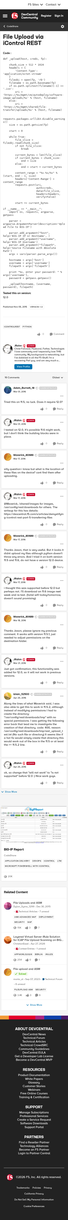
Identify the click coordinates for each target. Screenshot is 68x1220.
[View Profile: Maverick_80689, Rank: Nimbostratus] (8, 457)
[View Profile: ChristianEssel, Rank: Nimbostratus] (8, 940)
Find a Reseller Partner (34, 1142)
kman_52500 (21, 694)
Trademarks (22, 1187)
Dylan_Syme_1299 (23, 906)
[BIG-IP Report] (34, 825)
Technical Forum (34, 1038)
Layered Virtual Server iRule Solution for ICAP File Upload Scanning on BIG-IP (37, 938)
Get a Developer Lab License (34, 1056)
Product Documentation (34, 1075)
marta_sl (18, 979)
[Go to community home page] (24, 16)
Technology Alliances (34, 1146)
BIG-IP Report (14, 849)
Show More (11, 791)
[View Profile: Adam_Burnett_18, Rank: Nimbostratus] (8, 390)
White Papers (34, 1079)
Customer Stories (34, 1086)
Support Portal (34, 1127)
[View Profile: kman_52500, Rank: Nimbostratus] (8, 696)
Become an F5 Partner (34, 1150)
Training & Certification (34, 1097)
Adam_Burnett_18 (23, 388)
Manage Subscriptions (34, 1112)
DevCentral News (34, 1034)
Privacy (48, 1187)
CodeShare (12, 26)
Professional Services (34, 1116)
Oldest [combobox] (57, 377)
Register (46, 15)
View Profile (23, 366)
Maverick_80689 (23, 455)
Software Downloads (34, 1123)
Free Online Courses (34, 1093)
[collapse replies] (34, 385)
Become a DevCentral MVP (34, 1060)
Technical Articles (34, 1041)
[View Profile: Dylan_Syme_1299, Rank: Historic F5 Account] (8, 906)
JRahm (18, 345)
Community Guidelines (34, 1049)
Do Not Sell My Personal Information (34, 1199)
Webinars (34, 1090)
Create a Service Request (34, 1120)
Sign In (59, 15)
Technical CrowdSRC (34, 1045)
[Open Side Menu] (5, 16)
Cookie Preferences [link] (34, 1206)
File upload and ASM (26, 969)
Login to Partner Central (34, 1153)
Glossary (34, 1082)
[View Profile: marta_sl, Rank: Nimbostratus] (8, 972)
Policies (36, 1187)
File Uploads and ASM (27, 902)
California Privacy (34, 1193)
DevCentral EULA (34, 1053)
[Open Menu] (62, 26)
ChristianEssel (21, 943)
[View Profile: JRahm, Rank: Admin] (7, 349)
